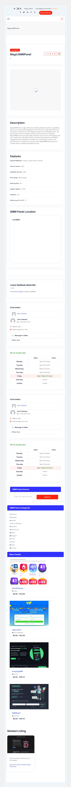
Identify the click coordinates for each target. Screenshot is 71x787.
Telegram (14, 536)
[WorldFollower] (29, 572)
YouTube (13, 548)
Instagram (14, 50)
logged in (21, 291)
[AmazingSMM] (29, 655)
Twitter (13, 545)
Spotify (13, 532)
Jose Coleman (22, 313)
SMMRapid (16, 713)
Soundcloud (15, 529)
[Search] (62, 18)
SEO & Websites (16, 523)
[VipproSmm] (29, 613)
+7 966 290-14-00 (24, 322)
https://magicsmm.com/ (20, 329)
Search (47, 497)
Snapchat (13, 526)
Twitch (13, 542)
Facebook (13, 514)
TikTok (13, 539)
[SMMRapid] (29, 696)
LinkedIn (13, 520)
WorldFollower (17, 588)
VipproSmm (16, 630)
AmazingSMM (17, 671)
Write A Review (45, 13)
